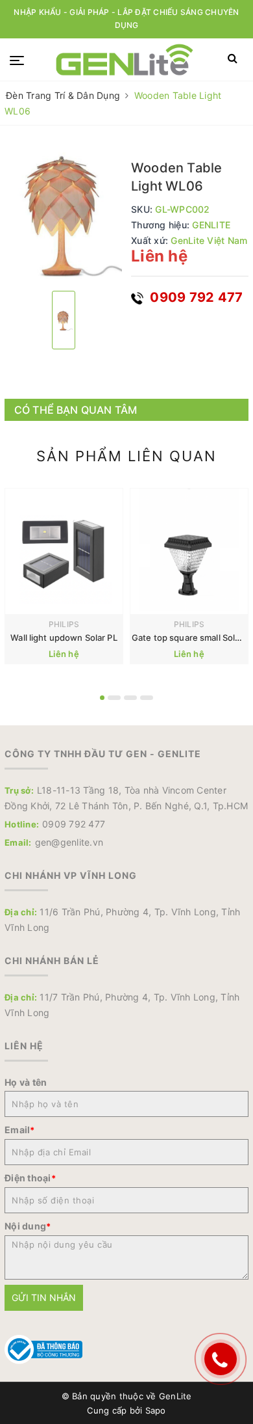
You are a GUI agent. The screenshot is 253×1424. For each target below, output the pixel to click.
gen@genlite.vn (69, 842)
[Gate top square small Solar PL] (189, 551)
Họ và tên (26, 1082)
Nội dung (28, 1225)
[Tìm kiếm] (232, 59)
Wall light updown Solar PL (63, 637)
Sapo (155, 1410)
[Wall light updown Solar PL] (64, 551)
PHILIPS (64, 624)
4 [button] (146, 697)
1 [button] (102, 697)
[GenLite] (124, 59)
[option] (63, 213)
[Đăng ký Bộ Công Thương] (43, 1348)
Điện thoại (30, 1177)
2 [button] (114, 697)
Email (20, 1129)
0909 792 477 (195, 297)
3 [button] (130, 697)
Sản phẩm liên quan (126, 456)
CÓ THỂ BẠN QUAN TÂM (75, 409)
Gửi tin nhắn (44, 1297)
